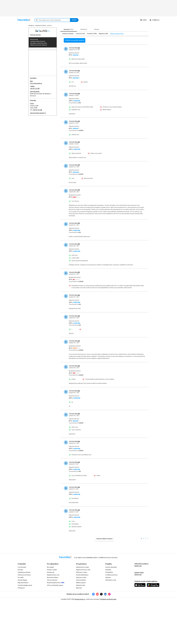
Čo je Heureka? (22, 567)
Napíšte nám (138, 566)
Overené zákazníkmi (111, 567)
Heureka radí (50, 572)
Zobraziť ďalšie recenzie (104, 539)
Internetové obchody (40, 25)
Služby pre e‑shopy (81, 572)
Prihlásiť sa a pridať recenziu (74, 40)
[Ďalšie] (148, 538)
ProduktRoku (109, 572)
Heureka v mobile (52, 570)
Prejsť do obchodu (35, 35)
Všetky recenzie (115, 34)
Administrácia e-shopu (82, 567)
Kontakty (20, 570)
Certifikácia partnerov (111, 575)
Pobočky (83, 29)
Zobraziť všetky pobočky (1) (38, 113)
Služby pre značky (81, 577)
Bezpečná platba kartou (54, 583)
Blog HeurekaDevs (23, 583)
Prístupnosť (21, 588)
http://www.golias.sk (36, 83)
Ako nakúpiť (50, 567)
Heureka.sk (31, 25)
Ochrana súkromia (52, 580)
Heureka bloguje (22, 580)
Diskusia (96, 29)
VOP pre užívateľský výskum (55, 585)
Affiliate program (81, 583)
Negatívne (102, 34)
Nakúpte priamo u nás (53, 575)
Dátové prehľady (81, 580)
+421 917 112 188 (34, 89)
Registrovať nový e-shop (83, 570)
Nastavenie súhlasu (52, 577)
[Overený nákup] (79, 48)
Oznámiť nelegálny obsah (25, 585)
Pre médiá (20, 577)
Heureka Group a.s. (79, 599)
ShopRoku (108, 570)
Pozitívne (90, 34)
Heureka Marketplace (82, 575)
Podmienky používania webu (108, 599)
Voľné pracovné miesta (24, 575)
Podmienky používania (24, 572)
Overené (78, 34)
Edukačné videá (80, 585)
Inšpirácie (108, 577)
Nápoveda (79, 588)
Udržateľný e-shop (110, 580)
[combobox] (52, 20)
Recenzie (68, 29)
